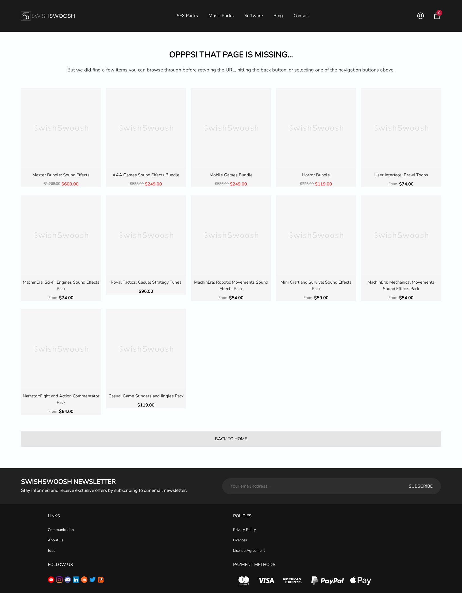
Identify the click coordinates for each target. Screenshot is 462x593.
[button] (437, 16)
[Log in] (421, 16)
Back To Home (231, 439)
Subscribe (421, 486)
